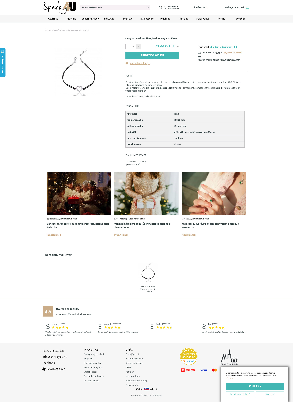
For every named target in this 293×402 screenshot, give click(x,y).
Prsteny (127, 19)
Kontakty (130, 372)
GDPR (129, 367)
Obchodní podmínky (94, 376)
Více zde (229, 378)
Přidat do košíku (152, 55)
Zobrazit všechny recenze (80, 314)
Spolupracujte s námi (94, 354)
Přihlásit (202, 7)
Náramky (109, 19)
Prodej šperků (132, 354)
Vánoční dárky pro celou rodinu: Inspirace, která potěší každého (78, 226)
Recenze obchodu (134, 363)
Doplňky (240, 19)
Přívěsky (165, 19)
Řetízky (184, 19)
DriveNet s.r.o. (157, 395)
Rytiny (221, 19)
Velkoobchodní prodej (136, 380)
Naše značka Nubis (135, 358)
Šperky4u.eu (51, 30)
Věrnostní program (93, 367)
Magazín (88, 358)
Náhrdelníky (147, 19)
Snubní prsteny (90, 19)
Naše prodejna (133, 376)
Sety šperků (202, 19)
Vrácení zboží (90, 372)
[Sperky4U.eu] (60, 14)
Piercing (71, 19)
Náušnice (53, 19)
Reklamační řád (91, 380)
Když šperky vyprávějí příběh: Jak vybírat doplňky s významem (210, 226)
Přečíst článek (54, 235)
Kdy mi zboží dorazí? (233, 53)
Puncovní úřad (132, 385)
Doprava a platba (92, 363)
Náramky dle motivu (79, 30)
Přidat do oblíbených (140, 63)
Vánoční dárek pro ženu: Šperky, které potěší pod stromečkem (142, 226)
